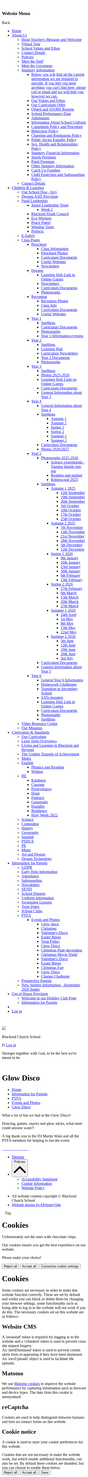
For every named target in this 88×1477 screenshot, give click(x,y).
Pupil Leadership (35, 201)
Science (27, 819)
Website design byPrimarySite (36, 1205)
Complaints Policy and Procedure (57, 127)
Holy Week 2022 (44, 815)
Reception (39, 297)
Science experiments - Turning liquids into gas (68, 466)
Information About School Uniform (58, 122)
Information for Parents (29, 863)
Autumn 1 (58, 419)
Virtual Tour (31, 44)
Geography (30, 832)
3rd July (67, 658)
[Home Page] (4, 1029)
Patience (37, 798)
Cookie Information (37, 1183)
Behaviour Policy (44, 131)
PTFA (26, 915)
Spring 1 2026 (62, 554)
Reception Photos (54, 301)
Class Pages (31, 240)
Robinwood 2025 (64, 480)
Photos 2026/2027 (55, 449)
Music (26, 850)
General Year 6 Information (62, 680)
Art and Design (33, 854)
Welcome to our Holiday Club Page (49, 998)
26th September (73, 501)
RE (24, 776)
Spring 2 (57, 432)
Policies (27, 57)
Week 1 (47, 209)
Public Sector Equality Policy (54, 140)
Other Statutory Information (52, 166)
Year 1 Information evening (62, 336)
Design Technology (37, 859)
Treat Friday (50, 941)
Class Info (49, 305)
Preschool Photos (54, 253)
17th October (71, 514)
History (27, 828)
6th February (70, 575)
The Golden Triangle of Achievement (50, 754)
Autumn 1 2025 (63, 488)
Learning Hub (52, 349)
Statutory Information (38, 70)
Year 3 (36, 366)
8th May (67, 623)
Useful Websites (53, 262)
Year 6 (36, 676)
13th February (71, 580)
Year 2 (36, 340)
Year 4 (36, 401)
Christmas (48, 928)
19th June (68, 649)
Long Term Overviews (39, 741)
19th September (73, 497)
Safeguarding (32, 880)
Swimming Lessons (37, 902)
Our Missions (32, 728)
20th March (69, 602)
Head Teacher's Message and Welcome (52, 40)
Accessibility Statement (39, 1179)
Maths (26, 758)
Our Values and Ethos (48, 101)
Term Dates (30, 907)
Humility (38, 806)
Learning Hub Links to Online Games (59, 381)
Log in (17, 1011)
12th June (68, 645)
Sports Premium (43, 157)
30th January (70, 571)
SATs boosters (52, 697)
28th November (73, 541)
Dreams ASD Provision (40, 196)
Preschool (38, 244)
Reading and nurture (66, 475)
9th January (69, 558)
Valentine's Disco (54, 933)
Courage (37, 785)
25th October (71, 519)
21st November (72, 536)
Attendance (30, 876)
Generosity (39, 802)
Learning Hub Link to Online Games (58, 277)
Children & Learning (28, 188)
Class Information (54, 249)
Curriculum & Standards (30, 732)
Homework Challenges (59, 684)
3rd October (70, 506)
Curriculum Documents (59, 257)
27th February (71, 588)
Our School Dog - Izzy (39, 192)
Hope (35, 793)
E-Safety (28, 236)
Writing (37, 771)
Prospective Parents (37, 981)
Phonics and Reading (47, 767)
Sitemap (18, 1157)
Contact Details (33, 53)
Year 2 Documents (55, 358)
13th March (69, 597)
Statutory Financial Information (55, 153)
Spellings (48, 323)
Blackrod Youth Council (50, 214)
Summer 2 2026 (63, 636)
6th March (69, 593)
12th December (72, 549)
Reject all (10, 1266)
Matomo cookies (27, 1384)
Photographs (50, 292)
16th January (70, 562)
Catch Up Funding (45, 170)
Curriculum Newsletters (59, 353)
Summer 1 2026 (63, 610)
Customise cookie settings (60, 1266)
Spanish (28, 837)
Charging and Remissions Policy (56, 135)
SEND (27, 889)
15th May (68, 628)
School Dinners (33, 893)
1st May (67, 619)
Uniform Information (38, 898)
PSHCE (28, 841)
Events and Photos (45, 920)
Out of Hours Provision (30, 994)
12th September (73, 493)
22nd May (69, 632)
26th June (68, 654)
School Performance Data (51, 114)
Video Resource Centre (39, 724)
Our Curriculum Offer (48, 105)
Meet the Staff (32, 61)
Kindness (38, 780)
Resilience (39, 811)
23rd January (71, 567)
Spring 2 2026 (62, 584)
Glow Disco (50, 946)
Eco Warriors (41, 218)
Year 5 (36, 453)
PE (24, 846)
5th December (71, 545)
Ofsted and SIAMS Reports (52, 109)
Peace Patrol (40, 223)
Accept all (29, 1266)
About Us (19, 35)
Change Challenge (55, 976)
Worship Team (42, 227)
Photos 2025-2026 (55, 375)
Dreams (37, 270)
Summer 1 (59, 436)
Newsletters (50, 266)
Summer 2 (59, 440)
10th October (71, 510)
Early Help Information (39, 872)
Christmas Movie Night (59, 954)
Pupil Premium (42, 162)
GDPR (27, 867)
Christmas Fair (52, 968)
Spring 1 (57, 427)
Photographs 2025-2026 (59, 458)
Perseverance (41, 789)
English (27, 763)
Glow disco (50, 924)
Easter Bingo (51, 937)
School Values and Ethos (41, 48)
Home (16, 31)
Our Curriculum (34, 737)
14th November (73, 532)
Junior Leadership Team (49, 205)
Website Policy (33, 1188)
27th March (69, 606)
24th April (68, 615)
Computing (30, 824)
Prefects (37, 231)
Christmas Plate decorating (61, 950)
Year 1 (36, 318)
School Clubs (32, 911)
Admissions (40, 118)
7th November (72, 527)
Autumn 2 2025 (63, 523)
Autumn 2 (58, 423)
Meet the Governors (37, 66)
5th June (67, 641)
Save (44, 1472)
